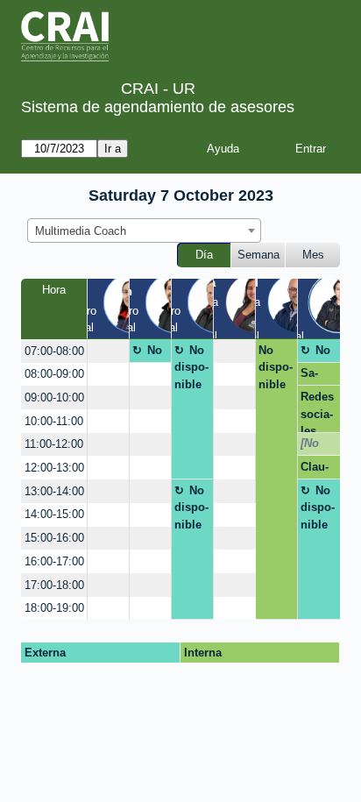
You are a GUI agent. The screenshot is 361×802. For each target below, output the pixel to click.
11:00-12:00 (54, 444)
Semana (258, 254)
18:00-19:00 (54, 607)
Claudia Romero (315, 469)
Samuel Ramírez (316, 376)
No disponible (149, 353)
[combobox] (144, 230)
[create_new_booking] (108, 351)
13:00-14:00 (54, 491)
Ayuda (223, 148)
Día (204, 254)
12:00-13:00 (54, 467)
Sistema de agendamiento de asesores (157, 107)
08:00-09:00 (54, 373)
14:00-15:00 (54, 514)
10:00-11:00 (54, 421)
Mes (313, 254)
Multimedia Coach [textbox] (80, 231)
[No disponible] (318, 446)
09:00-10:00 (54, 397)
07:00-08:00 (54, 351)
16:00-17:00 (54, 561)
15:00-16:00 (54, 537)
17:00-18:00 (54, 585)
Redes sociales (317, 411)
